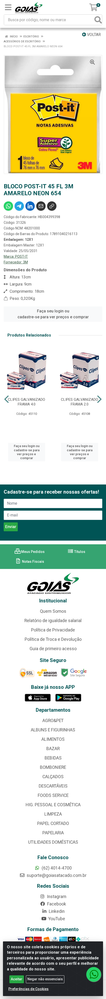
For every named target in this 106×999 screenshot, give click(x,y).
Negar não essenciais (45, 979)
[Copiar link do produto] (51, 206)
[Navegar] (6, 399)
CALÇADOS (53, 776)
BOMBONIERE (53, 767)
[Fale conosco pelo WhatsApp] (93, 974)
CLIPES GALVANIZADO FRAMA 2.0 (79, 401)
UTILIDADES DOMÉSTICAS (53, 842)
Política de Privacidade (53, 630)
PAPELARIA (53, 832)
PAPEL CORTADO (53, 823)
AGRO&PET (53, 720)
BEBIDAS (53, 758)
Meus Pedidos (32, 552)
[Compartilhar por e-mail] (41, 206)
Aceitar (16, 979)
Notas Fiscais (32, 562)
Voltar (93, 34)
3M (25, 262)
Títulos (79, 552)
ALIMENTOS (53, 739)
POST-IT (21, 256)
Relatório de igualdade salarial (53, 620)
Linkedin (56, 911)
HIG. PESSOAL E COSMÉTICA (53, 804)
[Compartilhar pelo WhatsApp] (8, 206)
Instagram (56, 896)
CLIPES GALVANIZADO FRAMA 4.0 (26, 401)
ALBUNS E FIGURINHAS (53, 729)
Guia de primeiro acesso (53, 648)
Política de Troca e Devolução (53, 639)
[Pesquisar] (98, 20)
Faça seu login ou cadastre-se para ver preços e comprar (53, 314)
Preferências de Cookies (28, 989)
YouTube (56, 918)
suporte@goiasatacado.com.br (56, 875)
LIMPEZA (53, 814)
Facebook (56, 904)
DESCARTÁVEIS (53, 786)
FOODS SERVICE (53, 795)
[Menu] (8, 7)
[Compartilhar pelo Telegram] (19, 206)
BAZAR (53, 748)
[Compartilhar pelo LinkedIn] (30, 206)
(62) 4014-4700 (56, 868)
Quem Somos (53, 611)
